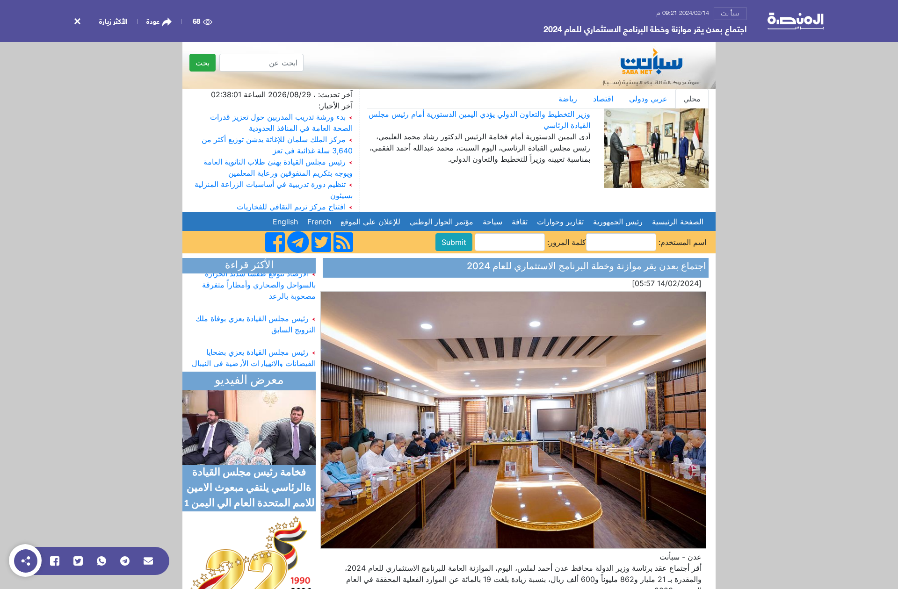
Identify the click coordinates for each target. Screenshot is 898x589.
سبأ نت (730, 12)
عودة (152, 21)
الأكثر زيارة (113, 20)
